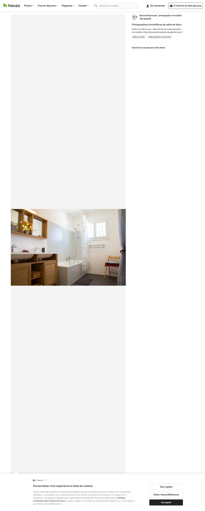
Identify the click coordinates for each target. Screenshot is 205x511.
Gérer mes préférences (166, 494)
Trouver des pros (47, 5)
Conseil (82, 5)
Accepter (166, 502)
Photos (28, 5)
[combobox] (115, 6)
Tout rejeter (166, 486)
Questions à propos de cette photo (148, 47)
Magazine (67, 5)
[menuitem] (29, 5)
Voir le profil (145, 18)
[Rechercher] (96, 6)
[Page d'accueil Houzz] (11, 5)
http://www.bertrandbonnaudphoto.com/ (162, 32)
